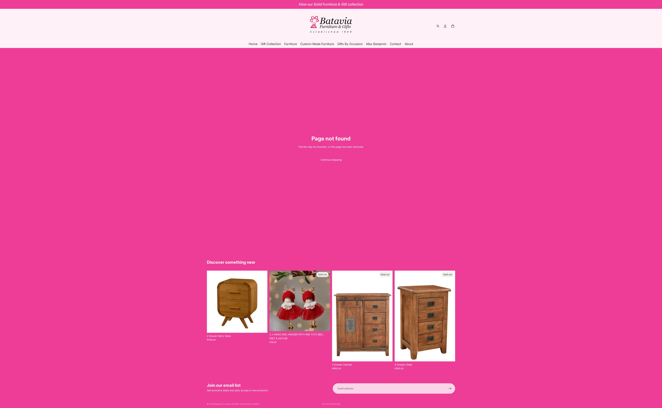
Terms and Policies (331, 404)
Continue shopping (331, 159)
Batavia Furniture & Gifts (227, 404)
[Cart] (453, 26)
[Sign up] (450, 388)
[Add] (262, 327)
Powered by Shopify (249, 404)
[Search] (438, 26)
